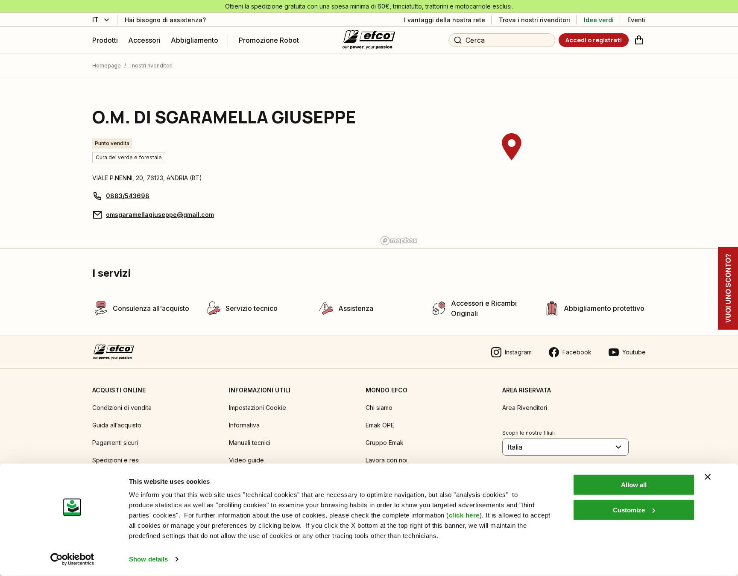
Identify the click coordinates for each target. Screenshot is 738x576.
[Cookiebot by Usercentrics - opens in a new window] (72, 559)
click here (464, 515)
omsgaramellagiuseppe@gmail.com (160, 214)
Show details (148, 559)
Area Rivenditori (524, 407)
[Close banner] (708, 477)
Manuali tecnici (249, 442)
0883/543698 (127, 195)
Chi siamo (379, 407)
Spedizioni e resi (116, 460)
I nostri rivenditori (151, 65)
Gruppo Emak (385, 442)
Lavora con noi (386, 460)
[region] (512, 162)
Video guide (246, 460)
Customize (629, 509)
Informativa (244, 425)
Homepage (106, 65)
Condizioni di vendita (122, 407)
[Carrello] (639, 40)
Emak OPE (380, 425)
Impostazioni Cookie (257, 407)
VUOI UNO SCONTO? (728, 288)
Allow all (634, 484)
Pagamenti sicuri (115, 442)
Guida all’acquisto (116, 425)
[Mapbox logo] (399, 241)
